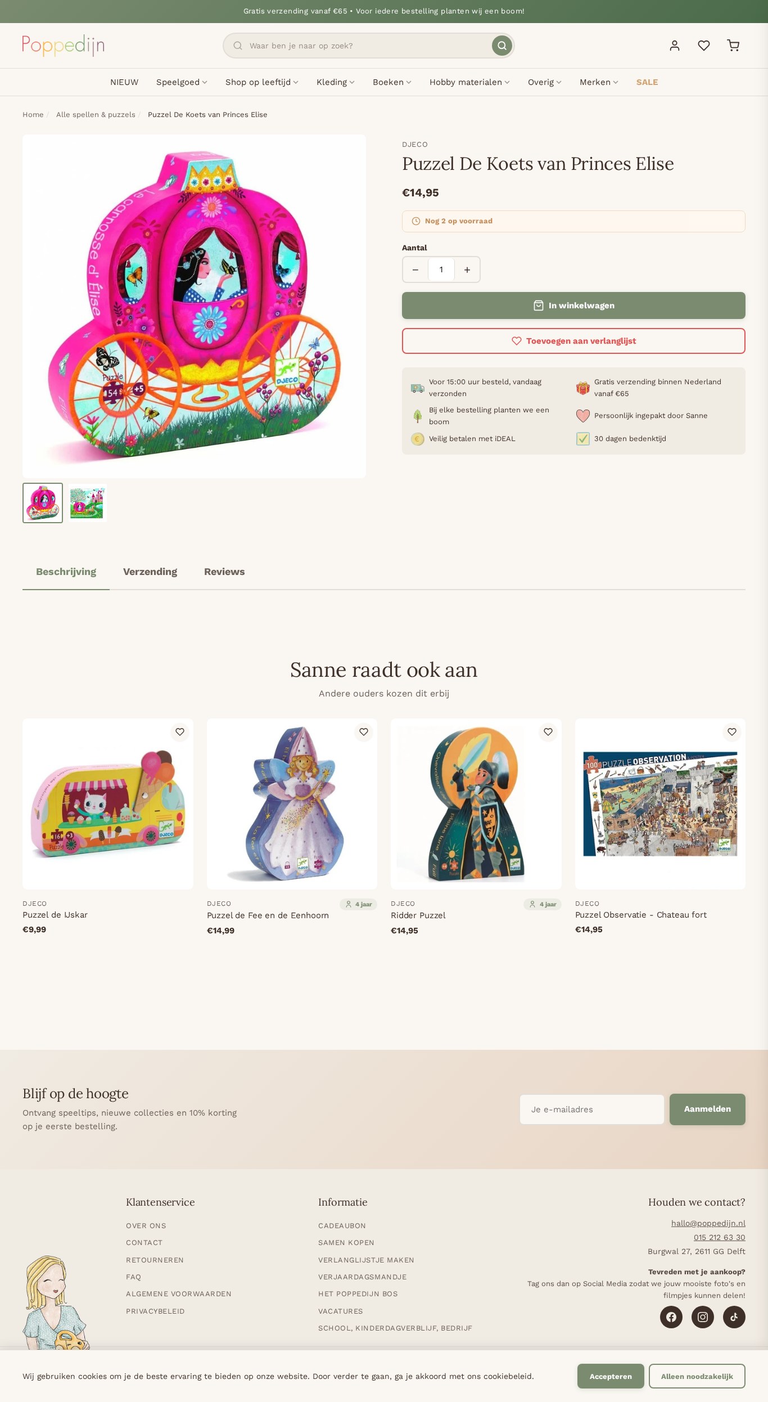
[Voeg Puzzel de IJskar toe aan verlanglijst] (180, 732)
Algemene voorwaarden (179, 1293)
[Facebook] (671, 1317)
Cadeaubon (342, 1225)
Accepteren (611, 1376)
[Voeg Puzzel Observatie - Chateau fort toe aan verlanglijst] (732, 732)
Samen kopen (346, 1242)
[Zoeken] (502, 45)
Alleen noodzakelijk (697, 1376)
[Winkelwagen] (733, 45)
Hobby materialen (466, 82)
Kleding (332, 82)
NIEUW (124, 82)
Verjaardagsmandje (362, 1277)
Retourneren (155, 1260)
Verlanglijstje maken (366, 1260)
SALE (647, 82)
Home (33, 114)
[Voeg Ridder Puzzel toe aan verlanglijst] (548, 732)
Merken (595, 82)
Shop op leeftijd (258, 82)
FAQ (134, 1277)
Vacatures (340, 1311)
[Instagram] (703, 1317)
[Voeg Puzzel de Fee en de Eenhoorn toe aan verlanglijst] (364, 732)
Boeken (388, 82)
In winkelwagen (582, 305)
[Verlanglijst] (704, 45)
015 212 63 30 (720, 1237)
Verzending (150, 571)
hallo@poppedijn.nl (708, 1223)
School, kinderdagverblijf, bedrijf (395, 1328)
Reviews (224, 571)
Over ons (146, 1225)
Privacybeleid (155, 1311)
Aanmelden (707, 1109)
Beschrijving (66, 571)
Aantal (414, 247)
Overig (541, 82)
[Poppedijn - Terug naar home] (63, 45)
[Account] (674, 45)
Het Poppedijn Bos (357, 1293)
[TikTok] (734, 1317)
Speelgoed (178, 82)
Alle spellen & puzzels (95, 114)
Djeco (415, 144)
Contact (144, 1242)
